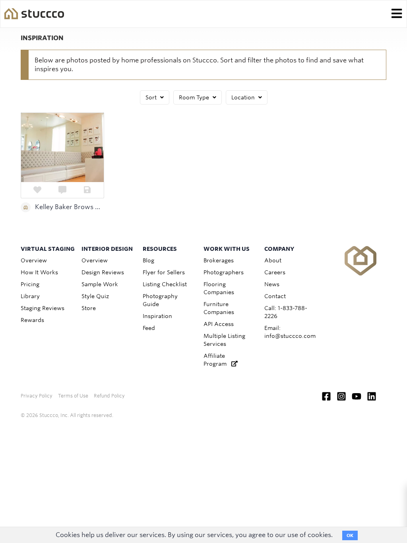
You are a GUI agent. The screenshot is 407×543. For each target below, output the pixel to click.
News (271, 284)
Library (30, 296)
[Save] (87, 190)
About (272, 260)
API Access (219, 324)
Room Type (195, 97)
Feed (149, 328)
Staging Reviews (42, 308)
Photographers (224, 272)
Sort (151, 97)
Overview (34, 260)
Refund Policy (109, 396)
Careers (274, 272)
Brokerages (219, 260)
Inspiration (157, 316)
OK (350, 535)
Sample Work (99, 284)
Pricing (30, 284)
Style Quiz (95, 296)
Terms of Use (73, 396)
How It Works (39, 272)
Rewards (32, 320)
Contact (275, 296)
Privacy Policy (36, 396)
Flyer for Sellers (164, 272)
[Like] (37, 190)
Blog (148, 260)
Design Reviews (102, 272)
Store (88, 308)
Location (243, 97)
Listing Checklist (165, 284)
